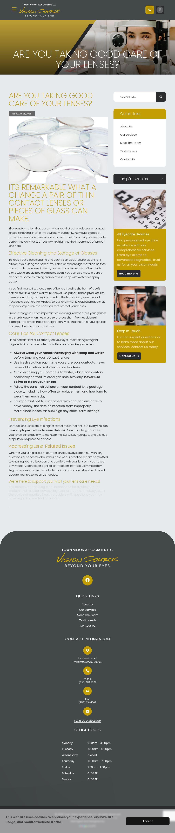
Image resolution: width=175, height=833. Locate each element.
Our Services (128, 135)
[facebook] (87, 580)
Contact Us (127, 159)
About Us (126, 126)
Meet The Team (130, 143)
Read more (126, 274)
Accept (148, 821)
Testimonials (128, 151)
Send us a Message (87, 721)
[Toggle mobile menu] (14, 9)
